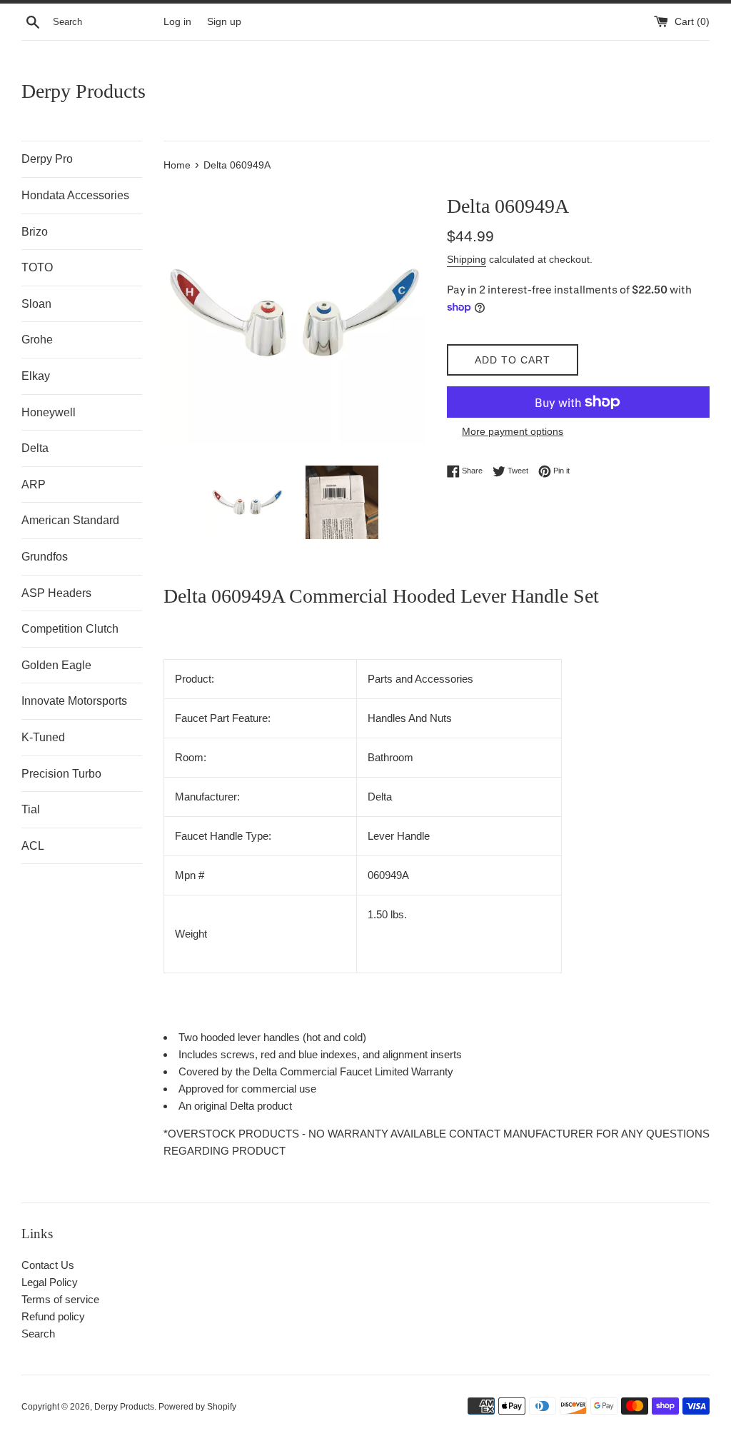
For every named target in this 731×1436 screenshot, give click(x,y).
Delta (35, 448)
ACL (32, 846)
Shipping (466, 259)
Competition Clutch (70, 629)
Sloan (36, 304)
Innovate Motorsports (74, 701)
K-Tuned (43, 737)
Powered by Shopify (197, 1407)
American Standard (70, 520)
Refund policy (53, 1316)
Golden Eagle (56, 665)
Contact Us (47, 1265)
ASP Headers (56, 593)
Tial (30, 809)
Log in (177, 21)
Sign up (224, 21)
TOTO (37, 267)
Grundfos (44, 557)
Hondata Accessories (75, 195)
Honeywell (48, 412)
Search (38, 1333)
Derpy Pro (47, 159)
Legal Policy (49, 1282)
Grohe (37, 339)
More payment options (512, 431)
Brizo (34, 232)
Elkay (35, 376)
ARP (33, 484)
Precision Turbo (61, 774)
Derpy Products (83, 91)
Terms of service (60, 1299)
